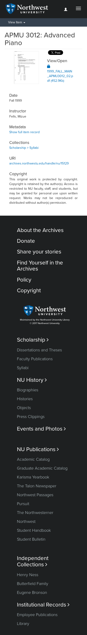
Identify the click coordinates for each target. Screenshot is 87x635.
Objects (24, 407)
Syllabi (23, 367)
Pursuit (23, 503)
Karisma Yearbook (33, 477)
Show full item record (24, 132)
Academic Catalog (33, 459)
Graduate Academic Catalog (42, 468)
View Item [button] (15, 22)
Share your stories (39, 251)
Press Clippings (31, 416)
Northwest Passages (35, 494)
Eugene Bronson (32, 592)
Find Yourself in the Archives (40, 265)
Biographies (27, 389)
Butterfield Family (32, 583)
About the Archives (40, 230)
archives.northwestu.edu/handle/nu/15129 (39, 163)
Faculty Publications (35, 358)
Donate (26, 241)
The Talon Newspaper (36, 486)
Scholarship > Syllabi (24, 148)
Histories (25, 398)
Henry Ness (27, 574)
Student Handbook (34, 530)
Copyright (29, 290)
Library (23, 623)
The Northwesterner (35, 512)
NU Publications (38, 449)
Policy (24, 279)
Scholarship (33, 339)
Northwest (26, 521)
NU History (32, 380)
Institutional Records (43, 604)
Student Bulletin (31, 539)
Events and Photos (41, 428)
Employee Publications (37, 614)
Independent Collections (32, 561)
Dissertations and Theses (39, 350)
